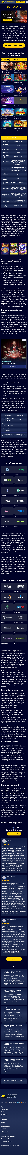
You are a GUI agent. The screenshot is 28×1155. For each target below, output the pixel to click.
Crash (16, 59)
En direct (10, 59)
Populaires (4, 59)
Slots (23, 59)
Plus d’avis (14, 959)
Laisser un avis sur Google (14, 834)
